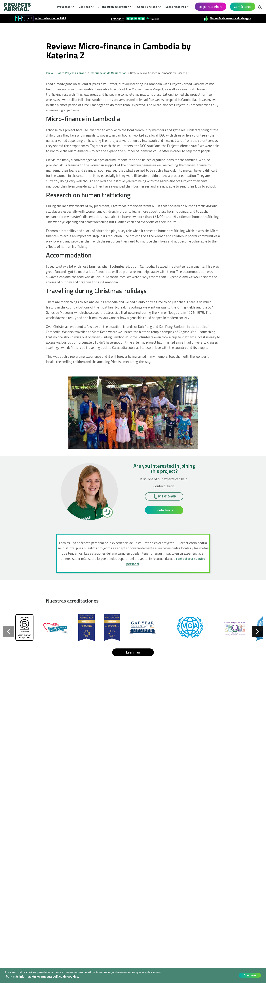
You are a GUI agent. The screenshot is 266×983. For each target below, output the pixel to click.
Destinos (84, 7)
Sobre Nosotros (175, 7)
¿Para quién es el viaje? (113, 7)
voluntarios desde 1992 (50, 18)
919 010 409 (167, 496)
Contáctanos (242, 6)
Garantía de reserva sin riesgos (230, 18)
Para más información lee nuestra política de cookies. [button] (42, 976)
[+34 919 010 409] (107, 512)
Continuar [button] (250, 975)
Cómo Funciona (147, 7)
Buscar (260, 6)
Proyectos (63, 7)
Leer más (133, 652)
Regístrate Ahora (210, 6)
